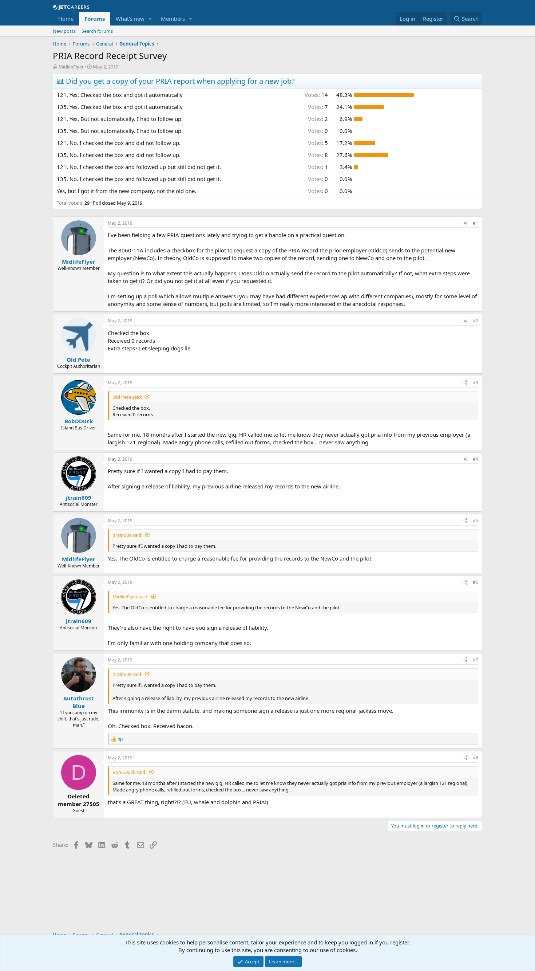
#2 (475, 321)
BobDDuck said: (129, 772)
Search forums (97, 31)
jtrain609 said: (127, 535)
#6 (475, 582)
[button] (150, 18)
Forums (94, 18)
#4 (475, 459)
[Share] (465, 223)
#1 (475, 223)
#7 (475, 660)
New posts (64, 31)
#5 (475, 521)
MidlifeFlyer (71, 66)
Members (173, 18)
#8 (475, 758)
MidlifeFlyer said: (130, 596)
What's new (130, 18)
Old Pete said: (127, 397)
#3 (475, 383)
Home (66, 18)
